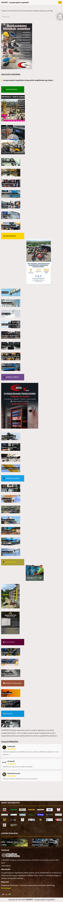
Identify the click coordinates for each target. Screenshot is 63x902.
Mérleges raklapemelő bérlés (10, 356)
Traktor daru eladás (7, 510)
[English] (3, 894)
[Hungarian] (9, 894)
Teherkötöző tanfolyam (8, 183)
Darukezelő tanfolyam (8, 162)
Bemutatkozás (5, 724)
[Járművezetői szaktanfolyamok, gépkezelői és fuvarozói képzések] (13, 153)
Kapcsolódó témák (7, 704)
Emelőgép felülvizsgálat (8, 458)
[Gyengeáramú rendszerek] (19, 428)
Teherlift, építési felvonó (8, 324)
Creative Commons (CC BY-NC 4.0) (30, 860)
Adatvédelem (6, 866)
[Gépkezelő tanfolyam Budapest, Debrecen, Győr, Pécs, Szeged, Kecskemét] (13, 121)
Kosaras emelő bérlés (8, 367)
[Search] (60, 16)
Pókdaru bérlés (6, 314)
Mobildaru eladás (7, 542)
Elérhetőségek (6, 888)
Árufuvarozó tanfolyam (8, 226)
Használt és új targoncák (8, 488)
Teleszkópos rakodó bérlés (9, 335)
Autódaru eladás (6, 531)
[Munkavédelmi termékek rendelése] (16, 68)
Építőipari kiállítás (7, 673)
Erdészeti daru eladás (8, 520)
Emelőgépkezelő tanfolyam (9, 194)
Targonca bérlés (6, 346)
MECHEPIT (29, 899)
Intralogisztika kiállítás (8, 663)
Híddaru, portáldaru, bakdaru (10, 468)
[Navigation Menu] (60, 2)
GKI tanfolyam (5, 215)
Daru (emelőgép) (6, 693)
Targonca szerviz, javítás (9, 447)
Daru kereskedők (6, 499)
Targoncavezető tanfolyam (9, 173)
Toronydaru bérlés (7, 303)
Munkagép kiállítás (7, 652)
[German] (6, 894)
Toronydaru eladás (7, 552)
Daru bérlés (5, 292)
